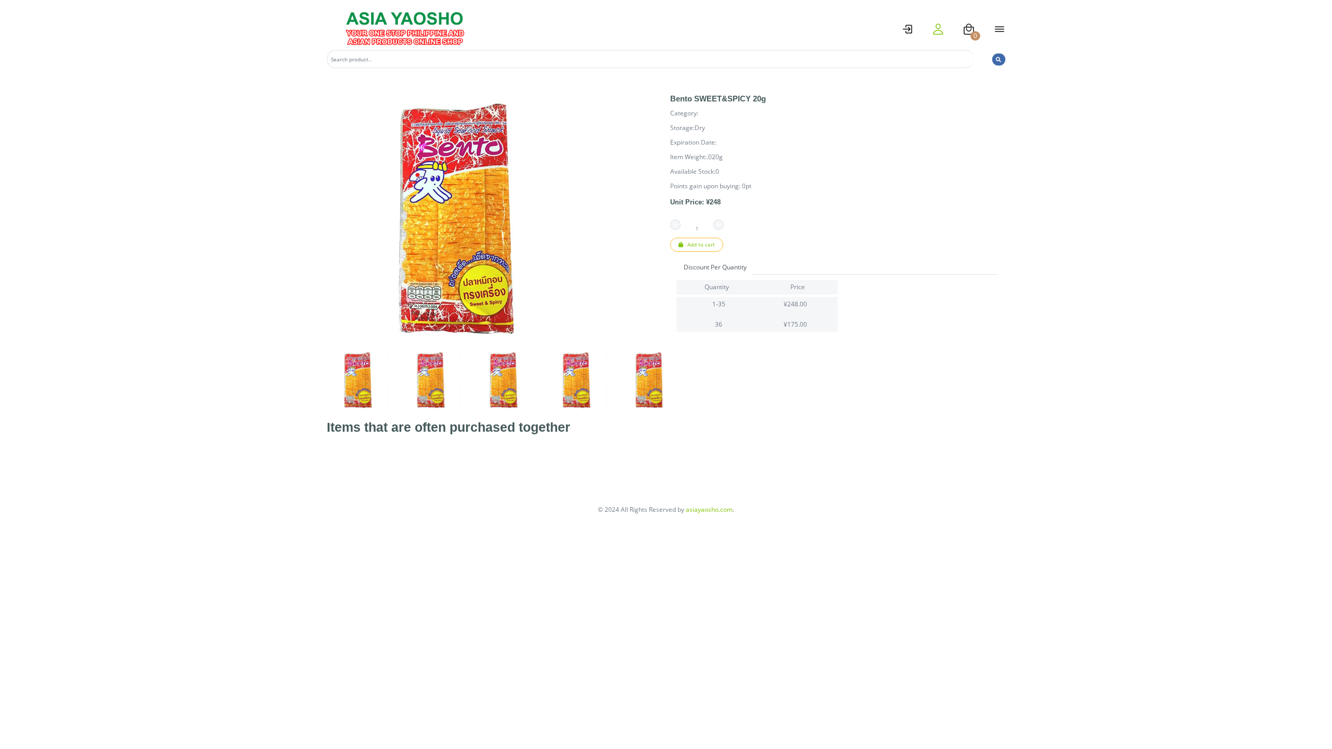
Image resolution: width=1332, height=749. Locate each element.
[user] (938, 29)
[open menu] (999, 29)
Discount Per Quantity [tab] (715, 267)
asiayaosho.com (709, 509)
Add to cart (700, 244)
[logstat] (907, 29)
